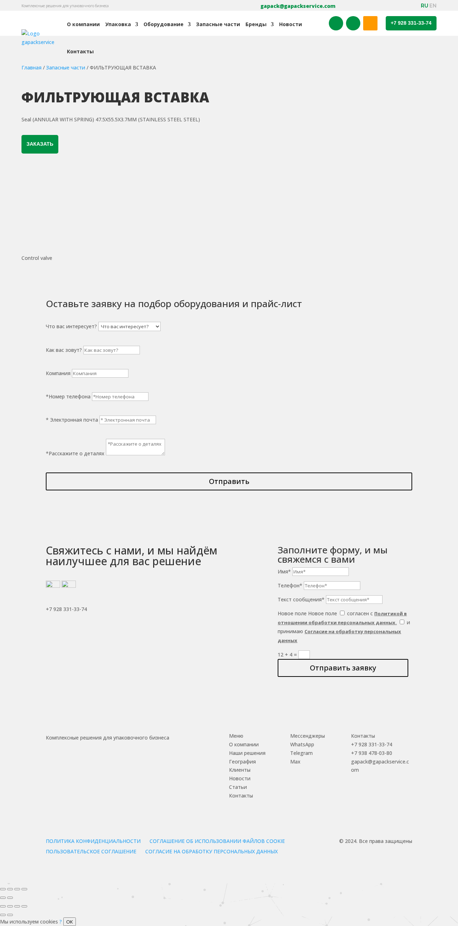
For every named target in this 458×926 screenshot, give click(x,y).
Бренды (256, 24)
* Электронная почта (72, 419)
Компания (58, 373)
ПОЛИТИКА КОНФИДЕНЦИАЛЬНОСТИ (93, 841)
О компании (83, 24)
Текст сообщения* (301, 599)
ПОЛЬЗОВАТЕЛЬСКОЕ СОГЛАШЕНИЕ (91, 851)
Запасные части (218, 24)
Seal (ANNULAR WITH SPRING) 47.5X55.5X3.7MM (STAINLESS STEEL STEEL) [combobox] (110, 119)
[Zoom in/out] (24, 889)
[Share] (10, 889)
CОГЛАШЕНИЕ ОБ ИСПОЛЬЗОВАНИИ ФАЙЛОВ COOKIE (217, 841)
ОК (69, 921)
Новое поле (292, 613)
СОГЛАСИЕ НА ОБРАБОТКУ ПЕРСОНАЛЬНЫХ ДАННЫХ (211, 851)
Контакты (80, 51)
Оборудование (163, 24)
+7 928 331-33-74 (411, 23)
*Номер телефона (68, 396)
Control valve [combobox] (36, 257)
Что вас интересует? (71, 326)
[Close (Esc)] (3, 889)
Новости (290, 24)
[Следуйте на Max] (370, 23)
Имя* (284, 571)
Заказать (39, 144)
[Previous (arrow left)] (3, 898)
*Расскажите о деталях (75, 453)
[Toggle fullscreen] (17, 889)
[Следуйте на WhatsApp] (353, 23)
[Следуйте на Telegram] (336, 23)
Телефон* (290, 585)
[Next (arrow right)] (10, 898)
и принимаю (344, 631)
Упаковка (118, 24)
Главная (31, 67)
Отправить (229, 481)
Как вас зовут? (64, 349)
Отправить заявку (343, 668)
